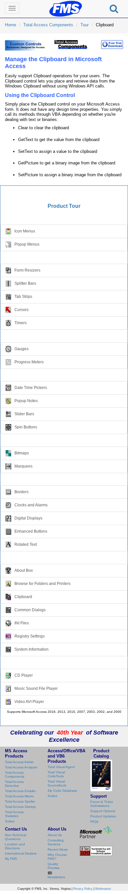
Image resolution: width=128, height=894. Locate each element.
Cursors (21, 309)
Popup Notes (26, 401)
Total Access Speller (20, 801)
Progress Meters (29, 361)
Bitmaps (21, 452)
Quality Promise (54, 866)
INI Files (21, 623)
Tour (84, 24)
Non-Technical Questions (15, 837)
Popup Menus (26, 244)
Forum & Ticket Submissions (101, 804)
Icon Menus (24, 231)
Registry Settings (29, 636)
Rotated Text (25, 544)
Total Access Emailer (20, 791)
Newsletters (56, 877)
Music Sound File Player (36, 688)
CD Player (23, 675)
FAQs (94, 821)
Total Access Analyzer (21, 767)
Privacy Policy (83, 888)
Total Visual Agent (61, 767)
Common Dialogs (30, 610)
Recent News (58, 849)
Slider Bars (24, 414)
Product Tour (64, 206)
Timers (20, 323)
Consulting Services (56, 842)
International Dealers (20, 853)
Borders (21, 492)
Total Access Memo (19, 796)
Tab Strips (23, 296)
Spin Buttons (25, 427)
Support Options (102, 811)
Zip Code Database (62, 790)
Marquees (23, 466)
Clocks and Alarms (31, 505)
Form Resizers (27, 270)
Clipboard (23, 596)
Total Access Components (48, 24)
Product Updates (103, 816)
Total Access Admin (19, 762)
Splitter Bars (25, 283)
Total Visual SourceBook (57, 783)
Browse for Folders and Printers (42, 583)
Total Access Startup (20, 807)
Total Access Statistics (14, 814)
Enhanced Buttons (30, 531)
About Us (55, 835)
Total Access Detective (14, 783)
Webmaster (103, 888)
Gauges (21, 348)
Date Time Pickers (30, 387)
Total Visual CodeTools (56, 774)
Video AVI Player (29, 701)
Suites (9, 821)
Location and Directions (15, 846)
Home (10, 24)
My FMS (11, 858)
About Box (23, 570)
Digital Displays (28, 518)
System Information (31, 649)
